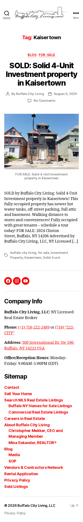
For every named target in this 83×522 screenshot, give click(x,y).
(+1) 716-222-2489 (34, 327)
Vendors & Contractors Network (33, 467)
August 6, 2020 (65, 94)
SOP (12, 461)
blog (32, 55)
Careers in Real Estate (24, 418)
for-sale (47, 55)
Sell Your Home (18, 394)
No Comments (44, 101)
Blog (8, 449)
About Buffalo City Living (27, 425)
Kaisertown (32, 257)
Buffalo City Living (30, 94)
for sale (43, 253)
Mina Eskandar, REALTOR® (33, 442)
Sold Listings (16, 486)
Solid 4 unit (51, 257)
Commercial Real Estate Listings (38, 412)
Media (14, 455)
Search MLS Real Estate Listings (33, 400)
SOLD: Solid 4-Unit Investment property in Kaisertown (41, 74)
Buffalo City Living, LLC (36, 505)
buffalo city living (23, 253)
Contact (11, 387)
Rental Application (21, 474)
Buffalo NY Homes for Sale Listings (40, 406)
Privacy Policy (17, 480)
